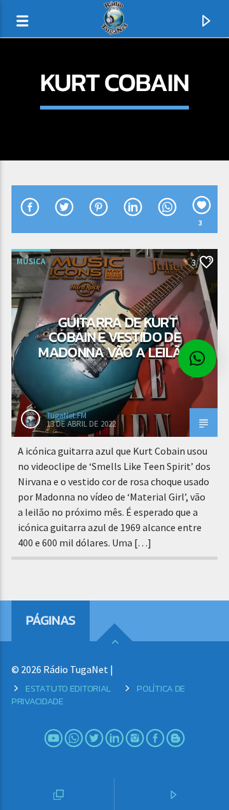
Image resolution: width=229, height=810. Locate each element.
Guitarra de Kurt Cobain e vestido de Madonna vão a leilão (114, 337)
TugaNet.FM (66, 415)
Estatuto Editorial (68, 688)
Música (31, 261)
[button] (197, 358)
